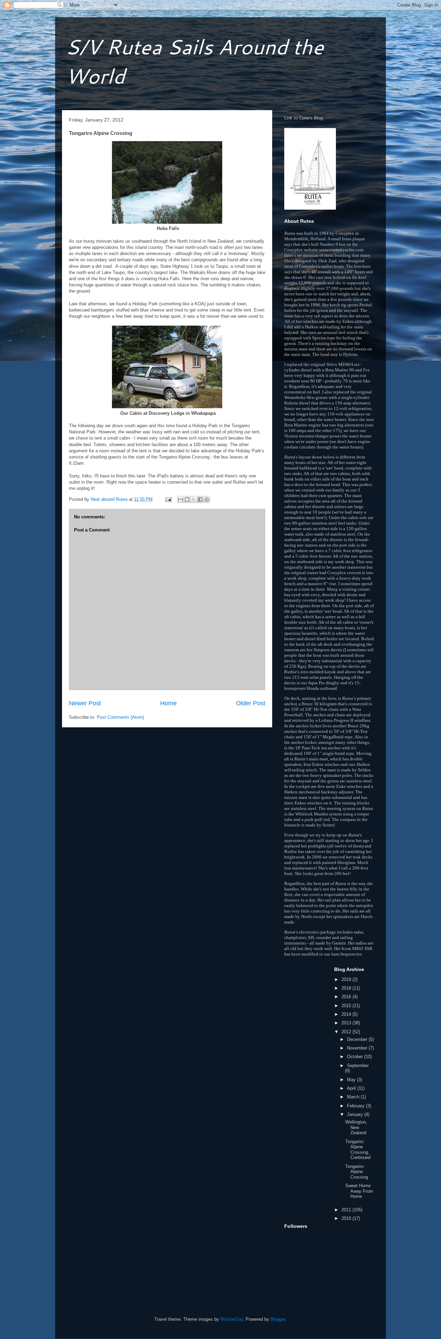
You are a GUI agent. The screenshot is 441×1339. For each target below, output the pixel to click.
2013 (346, 1022)
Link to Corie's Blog (303, 117)
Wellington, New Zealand (356, 1127)
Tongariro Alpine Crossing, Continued (357, 1149)
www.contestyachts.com (341, 249)
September (358, 1065)
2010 (346, 1218)
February (356, 1105)
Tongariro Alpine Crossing (356, 1172)
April (352, 1088)
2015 (346, 1005)
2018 (346, 988)
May (352, 1079)
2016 (346, 996)
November (358, 1048)
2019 (346, 979)
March (354, 1096)
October (355, 1056)
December (358, 1039)
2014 (346, 1014)
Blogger (277, 1319)
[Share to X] (193, 499)
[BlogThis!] (187, 499)
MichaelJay (231, 1319)
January (355, 1114)
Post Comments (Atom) (120, 717)
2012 (346, 1031)
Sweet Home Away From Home (359, 1191)
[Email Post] (168, 499)
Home (168, 703)
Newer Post (85, 703)
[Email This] (180, 499)
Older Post (250, 703)
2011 (346, 1209)
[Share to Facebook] (200, 499)
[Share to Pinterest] (206, 499)
